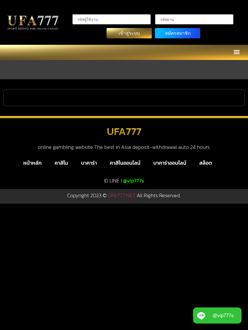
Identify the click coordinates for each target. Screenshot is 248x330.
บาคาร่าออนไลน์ (169, 163)
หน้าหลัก (32, 163)
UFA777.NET (121, 195)
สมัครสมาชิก (178, 33)
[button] (237, 52)
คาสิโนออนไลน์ (125, 163)
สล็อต (205, 163)
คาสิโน (61, 163)
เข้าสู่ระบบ (129, 33)
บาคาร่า (89, 163)
